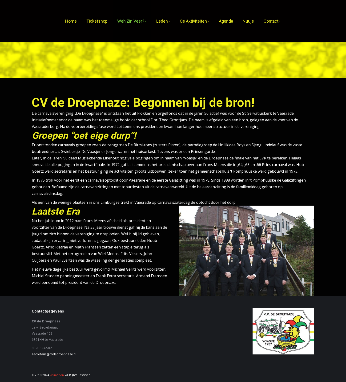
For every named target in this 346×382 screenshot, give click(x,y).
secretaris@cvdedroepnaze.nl (54, 354)
